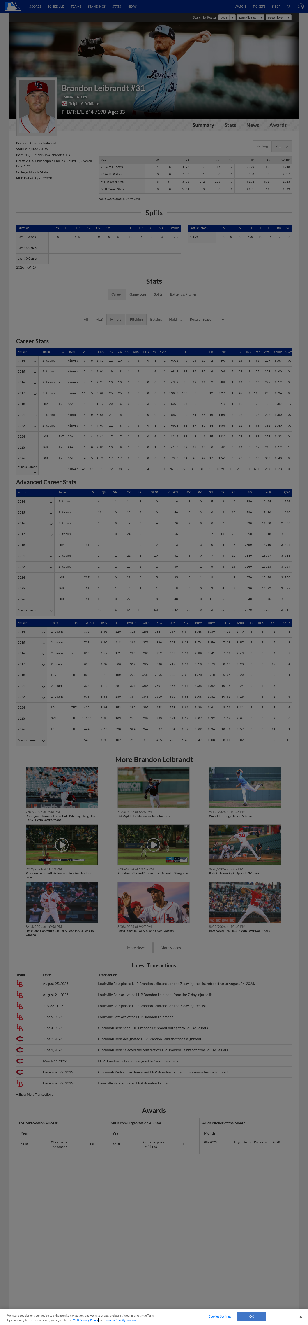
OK (251, 1316)
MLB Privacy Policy (85, 1320)
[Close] (301, 1317)
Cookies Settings (220, 1316)
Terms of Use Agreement (120, 1320)
